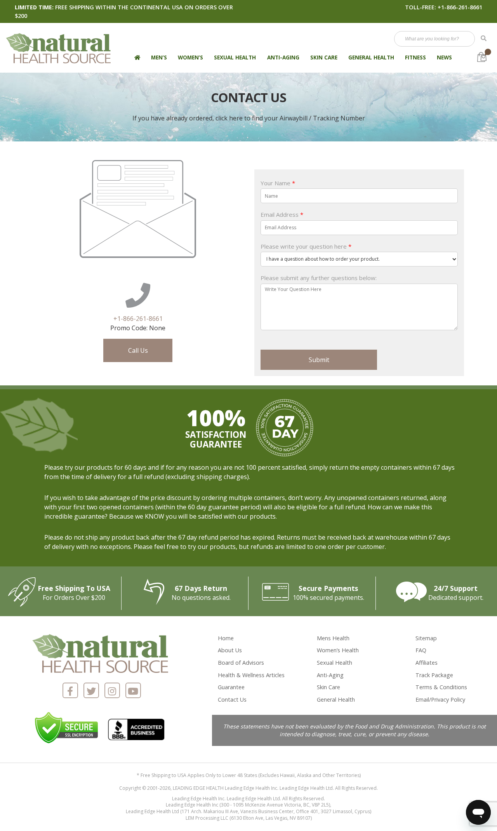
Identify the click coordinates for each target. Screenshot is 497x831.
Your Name (278, 183)
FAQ (420, 650)
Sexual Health (235, 57)
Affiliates (426, 662)
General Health (371, 57)
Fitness (415, 57)
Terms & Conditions (441, 687)
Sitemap (426, 638)
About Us (230, 650)
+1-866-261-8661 (460, 7)
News (444, 57)
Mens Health (333, 638)
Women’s (190, 57)
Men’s (159, 57)
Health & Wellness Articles (251, 675)
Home (226, 638)
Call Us (138, 350)
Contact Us (232, 699)
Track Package (434, 675)
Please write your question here (306, 246)
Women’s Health (338, 650)
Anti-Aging (283, 57)
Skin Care (323, 57)
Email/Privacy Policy (440, 699)
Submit (319, 359)
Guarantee (231, 687)
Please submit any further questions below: (319, 278)
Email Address (282, 214)
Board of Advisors (241, 662)
